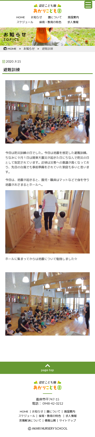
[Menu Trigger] (88, 5)
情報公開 (50, 420)
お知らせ (36, 17)
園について (55, 17)
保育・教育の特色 (50, 22)
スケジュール (25, 22)
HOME (20, 17)
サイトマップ (67, 420)
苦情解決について (30, 420)
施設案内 (73, 17)
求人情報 (72, 22)
